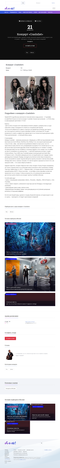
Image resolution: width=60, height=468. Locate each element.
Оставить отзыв (30, 45)
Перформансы (13, 12)
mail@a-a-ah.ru (22, 459)
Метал (32, 52)
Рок (27, 52)
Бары (20, 12)
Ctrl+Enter (7, 459)
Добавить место (30, 450)
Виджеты (25, 451)
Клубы (35, 12)
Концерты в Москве (11, 388)
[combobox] (13, 3)
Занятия (50, 12)
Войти (53, 3)
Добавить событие (18, 451)
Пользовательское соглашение (20, 453)
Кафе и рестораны (27, 12)
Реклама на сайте (21, 450)
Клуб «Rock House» (30, 321)
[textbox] (13, 1)
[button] (54, 77)
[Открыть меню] (54, 8)
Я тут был (38, 21)
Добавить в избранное (26, 21)
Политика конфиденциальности (21, 455)
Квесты (6, 12)
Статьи (15, 450)
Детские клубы (42, 12)
